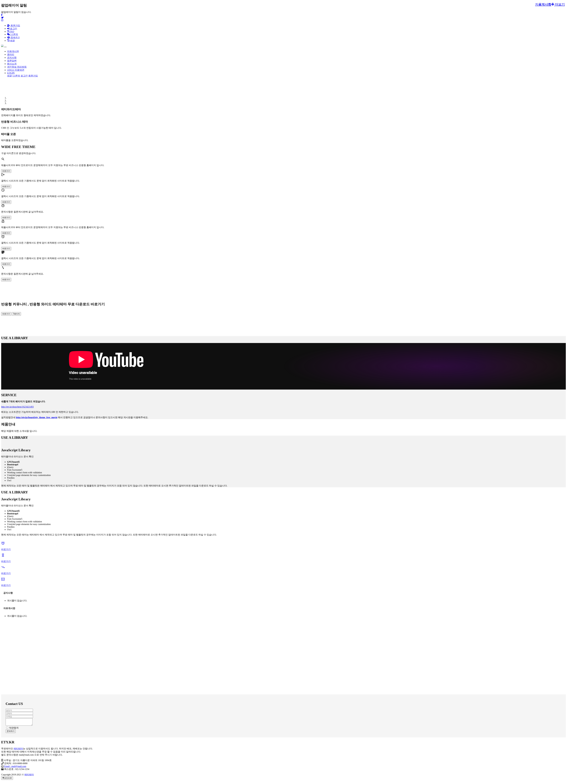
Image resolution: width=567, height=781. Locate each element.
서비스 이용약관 (15, 70)
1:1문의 (16, 75)
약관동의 (14, 727)
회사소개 (12, 63)
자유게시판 (13, 51)
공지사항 (12, 57)
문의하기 (10, 731)
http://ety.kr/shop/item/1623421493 (17, 406)
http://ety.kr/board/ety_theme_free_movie (36, 417)
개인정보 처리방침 (17, 67)
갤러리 (10, 54)
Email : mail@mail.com (15, 766)
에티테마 (18, 748)
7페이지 (16, 314)
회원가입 (15, 25)
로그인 (13, 28)
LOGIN (11, 73)
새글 (9, 75)
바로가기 (6, 171)
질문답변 (12, 60)
